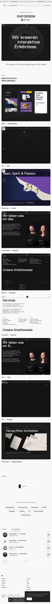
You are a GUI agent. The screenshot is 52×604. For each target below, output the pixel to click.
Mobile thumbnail (12, 123)
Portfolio (44, 507)
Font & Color (21, 599)
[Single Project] (26, 187)
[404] (26, 398)
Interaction (13, 335)
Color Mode (5, 335)
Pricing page (12, 292)
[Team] (26, 356)
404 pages (9, 419)
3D (29, 511)
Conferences (4, 587)
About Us (28, 587)
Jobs (28, 580)
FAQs (28, 585)
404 (3, 419)
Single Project (5, 208)
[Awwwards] (5, 5)
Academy (29, 578)
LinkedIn (13, 596)
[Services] (26, 272)
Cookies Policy (4, 594)
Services (4, 292)
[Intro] (26, 145)
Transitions (22, 511)
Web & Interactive (22, 507)
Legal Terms (11, 594)
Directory (3, 585)
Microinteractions (26, 515)
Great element (5, 461)
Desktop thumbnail (17, 461)
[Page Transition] (26, 229)
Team (3, 377)
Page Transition (6, 250)
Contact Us (29, 589)
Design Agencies (10, 507)
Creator (15, 599)
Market (28, 583)
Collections (4, 580)
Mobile (3, 123)
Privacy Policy (17, 594)
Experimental (34, 507)
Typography (12, 511)
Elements (3, 583)
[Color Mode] (26, 314)
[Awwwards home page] (10, 600)
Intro (3, 166)
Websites (3, 578)
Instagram (9, 596)
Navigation (15, 250)
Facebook (23, 596)
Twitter (18, 596)
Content (14, 208)
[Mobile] (26, 102)
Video (8, 166)
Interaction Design (38, 511)
